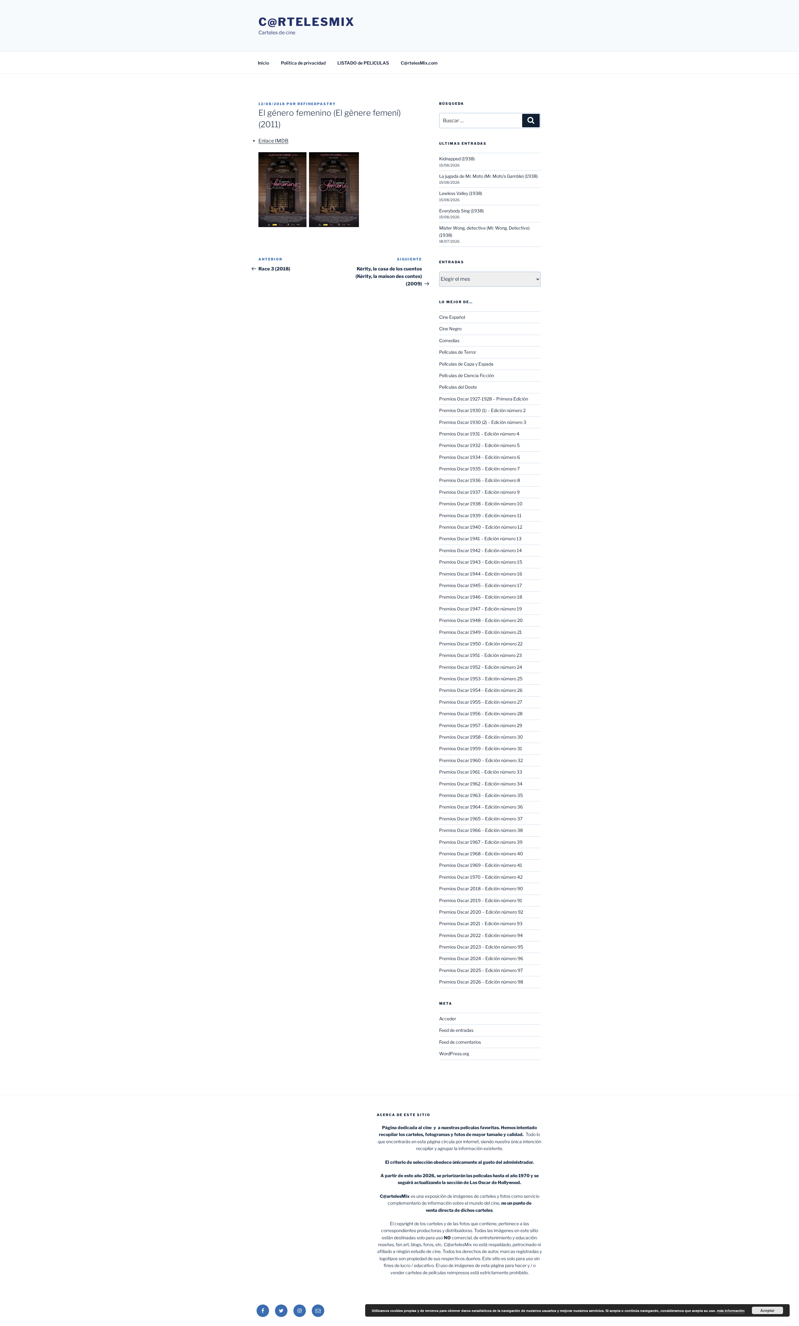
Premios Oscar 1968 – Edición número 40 (481, 853)
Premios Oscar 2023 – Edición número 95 (481, 947)
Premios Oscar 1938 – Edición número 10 (480, 503)
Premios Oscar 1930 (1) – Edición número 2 (482, 410)
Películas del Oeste (458, 387)
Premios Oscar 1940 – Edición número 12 (480, 527)
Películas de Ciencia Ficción (466, 375)
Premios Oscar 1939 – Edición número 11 (480, 515)
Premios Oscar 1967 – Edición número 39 (480, 842)
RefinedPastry (316, 104)
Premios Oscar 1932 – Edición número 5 (479, 445)
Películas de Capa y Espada (466, 364)
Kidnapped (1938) (457, 158)
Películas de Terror (457, 352)
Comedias (449, 340)
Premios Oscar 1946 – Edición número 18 (480, 597)
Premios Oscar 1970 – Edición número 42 (480, 877)
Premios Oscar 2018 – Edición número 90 (481, 888)
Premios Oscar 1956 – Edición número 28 (480, 713)
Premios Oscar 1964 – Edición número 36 (481, 806)
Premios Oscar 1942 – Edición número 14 (480, 550)
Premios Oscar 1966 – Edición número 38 (481, 830)
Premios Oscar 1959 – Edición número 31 (480, 748)
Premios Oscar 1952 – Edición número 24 (480, 667)
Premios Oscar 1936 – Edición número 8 (479, 480)
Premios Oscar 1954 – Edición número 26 (480, 690)
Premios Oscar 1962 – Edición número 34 (480, 783)
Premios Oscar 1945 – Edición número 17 (480, 585)
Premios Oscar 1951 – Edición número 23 (480, 655)
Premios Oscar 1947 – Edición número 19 (480, 608)
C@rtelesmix (306, 22)
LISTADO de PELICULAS (363, 63)
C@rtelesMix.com (419, 63)
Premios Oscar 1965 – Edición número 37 (480, 818)
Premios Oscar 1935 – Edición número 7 (479, 468)
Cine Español (452, 317)
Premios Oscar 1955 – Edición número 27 (480, 702)
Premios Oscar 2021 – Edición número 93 (480, 923)
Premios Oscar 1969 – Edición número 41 (480, 865)
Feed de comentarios (460, 1042)
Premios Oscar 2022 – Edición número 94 (481, 935)
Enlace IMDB (273, 141)
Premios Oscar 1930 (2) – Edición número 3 (482, 422)
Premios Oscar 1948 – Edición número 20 (481, 620)
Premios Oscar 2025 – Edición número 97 (481, 970)
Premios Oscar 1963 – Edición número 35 (481, 795)
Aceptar (767, 1310)
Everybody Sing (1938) (461, 210)
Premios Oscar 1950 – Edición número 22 (480, 643)
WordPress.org (454, 1053)
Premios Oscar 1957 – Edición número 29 (480, 725)
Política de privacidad (303, 63)
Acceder (447, 1018)
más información (731, 1310)
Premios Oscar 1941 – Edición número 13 (480, 538)
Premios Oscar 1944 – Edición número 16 (480, 573)
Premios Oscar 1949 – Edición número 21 (480, 632)
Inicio (263, 63)
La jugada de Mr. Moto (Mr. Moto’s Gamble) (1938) (488, 176)
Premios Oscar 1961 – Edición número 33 (480, 772)
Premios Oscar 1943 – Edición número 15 (480, 562)
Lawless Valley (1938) (460, 193)
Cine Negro (450, 328)
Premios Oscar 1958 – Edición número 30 (481, 737)
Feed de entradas (456, 1030)
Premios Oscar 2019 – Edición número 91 (480, 900)
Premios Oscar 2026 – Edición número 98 (481, 981)
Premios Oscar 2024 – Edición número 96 (481, 958)
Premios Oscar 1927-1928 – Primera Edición (483, 398)
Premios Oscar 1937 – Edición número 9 (479, 492)
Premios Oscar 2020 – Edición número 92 (481, 912)
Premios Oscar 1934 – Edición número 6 (479, 457)
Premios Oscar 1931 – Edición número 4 (479, 433)
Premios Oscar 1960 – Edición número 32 (481, 760)
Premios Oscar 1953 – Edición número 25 (480, 678)
